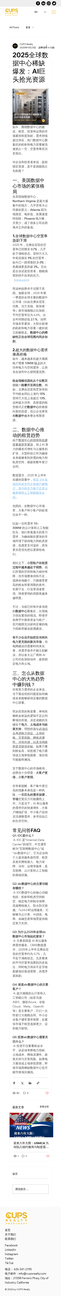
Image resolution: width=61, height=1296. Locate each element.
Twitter (9, 1258)
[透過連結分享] (38, 1083)
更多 (28, 27)
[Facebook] (38, 3)
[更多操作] (47, 46)
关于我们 (10, 1234)
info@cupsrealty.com (32, 1273)
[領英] (43, 3)
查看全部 (44, 1106)
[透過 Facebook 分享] (14, 1083)
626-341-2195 (23, 1269)
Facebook (11, 1245)
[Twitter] (54, 3)
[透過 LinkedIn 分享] (30, 1083)
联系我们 (10, 1238)
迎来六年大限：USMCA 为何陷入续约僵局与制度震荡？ (31, 1145)
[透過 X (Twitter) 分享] (22, 1083)
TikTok (9, 1263)
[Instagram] (49, 3)
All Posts (14, 27)
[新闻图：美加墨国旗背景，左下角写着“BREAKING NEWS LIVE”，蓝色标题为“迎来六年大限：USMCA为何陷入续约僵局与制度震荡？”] (31, 1125)
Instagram (11, 1254)
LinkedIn (10, 1249)
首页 (7, 1230)
